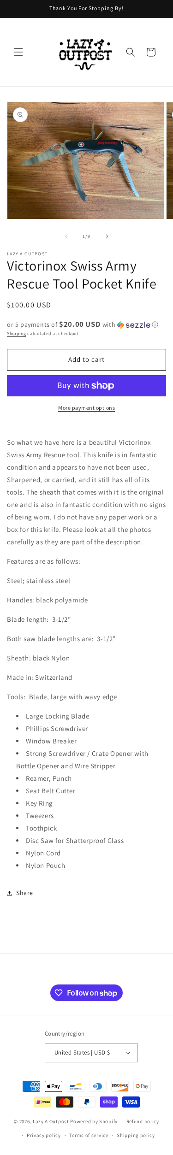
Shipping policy (136, 1135)
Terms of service (88, 1135)
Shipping (16, 333)
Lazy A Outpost (51, 1121)
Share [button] (24, 893)
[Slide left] (66, 236)
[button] (18, 52)
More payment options (86, 407)
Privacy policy (44, 1135)
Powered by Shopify (94, 1121)
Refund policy (142, 1121)
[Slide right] (107, 236)
